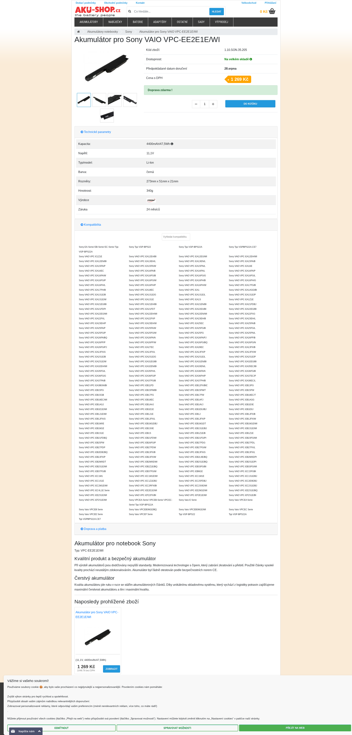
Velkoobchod (248, 2)
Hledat (216, 11)
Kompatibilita (92, 224)
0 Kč (264, 12)
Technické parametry (97, 131)
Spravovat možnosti (177, 728)
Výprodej (221, 22)
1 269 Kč (239, 79)
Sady (201, 22)
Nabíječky (115, 22)
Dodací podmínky (86, 2)
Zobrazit (112, 669)
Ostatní (182, 22)
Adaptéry (159, 22)
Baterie (138, 22)
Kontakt (140, 2)
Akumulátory (89, 22)
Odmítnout (61, 728)
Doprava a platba (94, 528)
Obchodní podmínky (115, 2)
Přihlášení (270, 2)
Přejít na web (295, 728)
